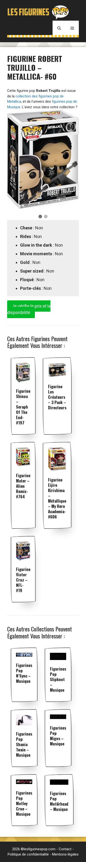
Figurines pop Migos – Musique (58, 736)
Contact (65, 849)
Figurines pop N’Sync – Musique (24, 673)
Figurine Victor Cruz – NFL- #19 (23, 579)
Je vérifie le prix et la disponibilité (28, 309)
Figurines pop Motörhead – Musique (59, 801)
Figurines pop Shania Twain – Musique (24, 744)
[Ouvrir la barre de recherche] (59, 28)
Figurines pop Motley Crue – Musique (24, 803)
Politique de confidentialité (28, 854)
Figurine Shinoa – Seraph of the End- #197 (23, 407)
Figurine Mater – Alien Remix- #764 (23, 485)
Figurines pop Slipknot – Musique (58, 679)
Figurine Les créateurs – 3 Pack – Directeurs (57, 396)
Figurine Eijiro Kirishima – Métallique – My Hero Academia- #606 (57, 498)
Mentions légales (65, 854)
